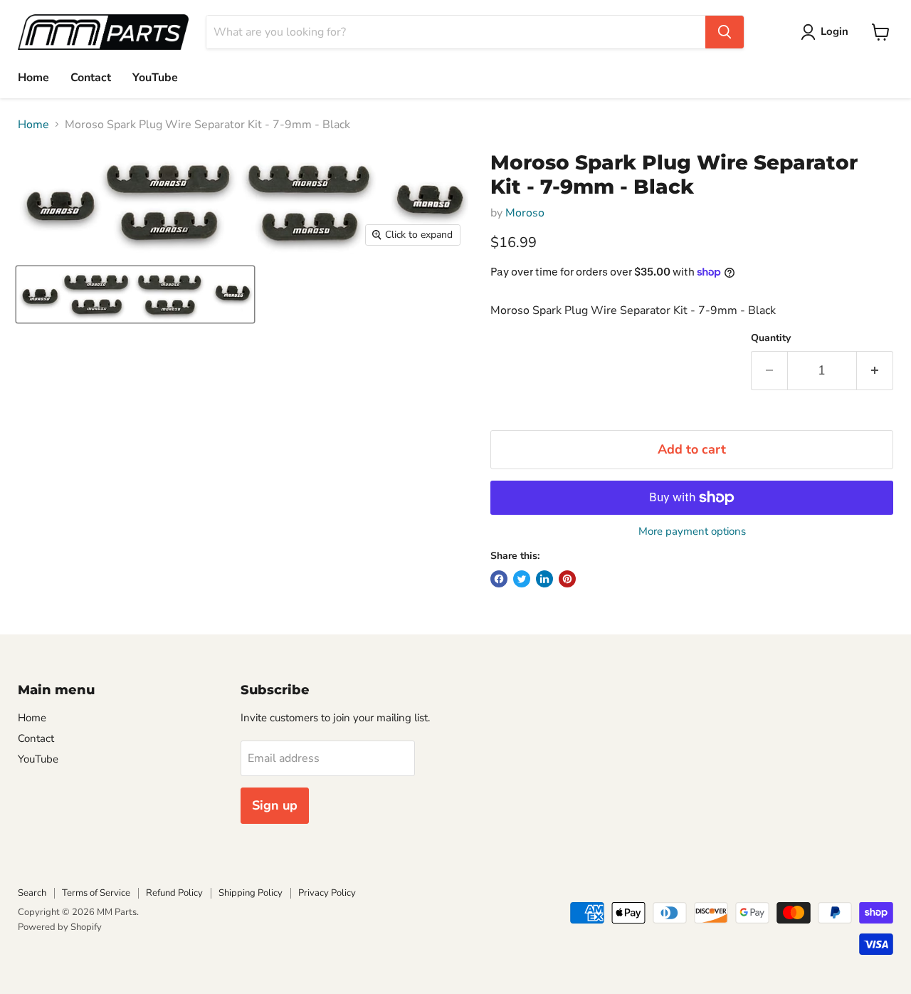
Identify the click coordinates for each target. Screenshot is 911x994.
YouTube (155, 77)
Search (32, 892)
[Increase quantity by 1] (875, 370)
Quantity (771, 338)
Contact (90, 77)
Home (33, 77)
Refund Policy (174, 892)
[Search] (724, 32)
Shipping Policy (250, 892)
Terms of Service (96, 892)
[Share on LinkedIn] (544, 578)
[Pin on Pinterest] (567, 578)
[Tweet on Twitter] (521, 578)
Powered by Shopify (60, 927)
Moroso (524, 213)
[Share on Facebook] (498, 578)
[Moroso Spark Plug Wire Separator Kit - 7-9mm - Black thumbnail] (135, 294)
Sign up (274, 805)
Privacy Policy (327, 892)
